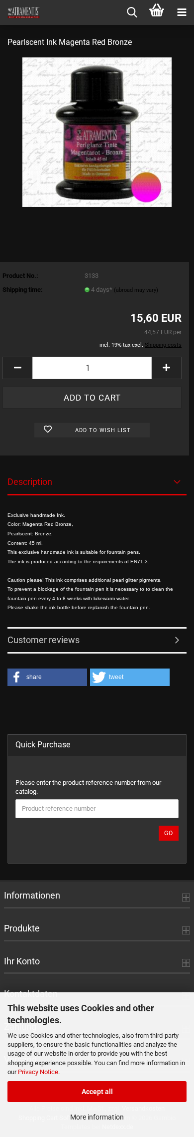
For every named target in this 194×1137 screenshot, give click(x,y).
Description (29, 481)
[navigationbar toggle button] (181, 12)
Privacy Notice (38, 1072)
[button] (17, 368)
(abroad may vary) (136, 290)
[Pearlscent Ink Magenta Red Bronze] (97, 131)
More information (97, 1117)
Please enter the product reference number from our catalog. (88, 787)
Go (168, 833)
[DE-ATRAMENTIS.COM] (20, 12)
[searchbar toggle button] (131, 12)
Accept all (97, 1092)
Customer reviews (43, 640)
